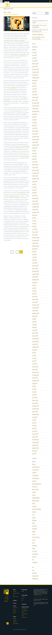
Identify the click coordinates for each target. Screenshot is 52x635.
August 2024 (34, 114)
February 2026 (35, 63)
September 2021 (35, 212)
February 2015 (35, 434)
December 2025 (35, 69)
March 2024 (34, 128)
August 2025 (34, 80)
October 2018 (35, 310)
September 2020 (35, 246)
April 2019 (34, 293)
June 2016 (34, 389)
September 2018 (35, 313)
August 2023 (34, 147)
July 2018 (34, 319)
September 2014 (35, 448)
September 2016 (35, 380)
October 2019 (35, 276)
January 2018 (35, 335)
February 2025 (35, 97)
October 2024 (35, 108)
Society (33, 540)
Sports (33, 542)
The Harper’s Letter (24, 617)
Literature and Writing (36, 509)
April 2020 (34, 260)
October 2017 (35, 344)
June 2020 (34, 254)
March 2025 (34, 94)
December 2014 (35, 439)
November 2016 (35, 375)
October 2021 (35, 209)
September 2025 (35, 77)
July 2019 (34, 285)
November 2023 (35, 139)
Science (33, 534)
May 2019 (34, 291)
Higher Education (35, 500)
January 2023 (35, 167)
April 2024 (34, 125)
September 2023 (35, 145)
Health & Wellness (36, 498)
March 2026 (34, 60)
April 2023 (34, 159)
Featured (34, 492)
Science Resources (36, 537)
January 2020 (35, 268)
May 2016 (34, 392)
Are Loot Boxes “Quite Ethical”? (11, 14)
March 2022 (34, 195)
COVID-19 (34, 472)
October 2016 (35, 377)
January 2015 (35, 436)
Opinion (33, 517)
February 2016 (35, 400)
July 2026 (34, 49)
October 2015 (35, 411)
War (33, 559)
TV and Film (34, 551)
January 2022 (35, 201)
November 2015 (35, 408)
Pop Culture (34, 526)
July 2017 (34, 352)
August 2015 (34, 417)
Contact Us (46, 603)
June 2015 (34, 422)
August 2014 (34, 450)
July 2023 (34, 150)
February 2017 (35, 366)
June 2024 (34, 119)
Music (33, 514)
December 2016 (35, 372)
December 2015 (35, 406)
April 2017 (34, 361)
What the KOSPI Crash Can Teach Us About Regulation (39, 26)
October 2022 (35, 175)
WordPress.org (35, 578)
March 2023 (34, 161)
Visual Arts (34, 556)
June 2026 (34, 52)
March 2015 (34, 431)
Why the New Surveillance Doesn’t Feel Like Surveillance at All (40, 30)
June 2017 (34, 355)
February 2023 (35, 164)
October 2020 (35, 243)
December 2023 (35, 136)
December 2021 (35, 204)
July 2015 (34, 420)
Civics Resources (35, 469)
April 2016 (34, 394)
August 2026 (34, 46)
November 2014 (35, 442)
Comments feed (35, 575)
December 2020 (35, 237)
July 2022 (34, 184)
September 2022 (35, 178)
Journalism (34, 506)
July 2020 (34, 251)
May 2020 (34, 257)
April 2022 (34, 192)
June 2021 (34, 220)
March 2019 (34, 296)
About (14, 589)
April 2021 (34, 226)
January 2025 (35, 100)
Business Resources (36, 467)
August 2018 (34, 316)
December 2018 (35, 305)
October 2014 (35, 445)
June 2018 (34, 321)
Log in (33, 570)
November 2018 (35, 307)
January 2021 (35, 234)
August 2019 (34, 282)
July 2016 (34, 386)
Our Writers (14, 591)
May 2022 (34, 190)
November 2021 (35, 206)
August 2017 (34, 349)
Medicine (34, 512)
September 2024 (35, 111)
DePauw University (16, 596)
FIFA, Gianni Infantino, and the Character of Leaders (38, 38)
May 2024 (34, 122)
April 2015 (34, 428)
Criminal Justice (35, 475)
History (33, 503)
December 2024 (35, 103)
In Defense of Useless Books (37, 34)
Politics (33, 523)
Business (33, 464)
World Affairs (35, 562)
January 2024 (35, 133)
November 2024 (35, 105)
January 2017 (35, 369)
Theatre (33, 548)
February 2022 (35, 198)
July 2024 (34, 117)
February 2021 (35, 232)
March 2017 (34, 363)
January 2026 (35, 66)
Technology (34, 545)
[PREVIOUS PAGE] (12, 251)
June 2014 (34, 453)
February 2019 (35, 299)
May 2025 (34, 89)
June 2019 (34, 288)
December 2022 (35, 170)
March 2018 (34, 330)
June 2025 (34, 86)
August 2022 (34, 181)
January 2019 (35, 302)
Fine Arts (34, 495)
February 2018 (35, 333)
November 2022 (35, 173)
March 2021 (34, 229)
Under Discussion (25, 607)
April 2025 (34, 91)
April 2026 (34, 58)
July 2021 (34, 218)
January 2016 (35, 403)
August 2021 (34, 215)
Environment (34, 486)
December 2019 (35, 271)
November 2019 (35, 274)
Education (34, 481)
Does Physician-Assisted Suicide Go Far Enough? (40, 21)
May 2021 (34, 223)
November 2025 (35, 72)
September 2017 (35, 347)
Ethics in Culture (35, 489)
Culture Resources (35, 478)
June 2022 (34, 187)
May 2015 (34, 425)
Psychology (34, 528)
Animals (33, 461)
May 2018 (34, 324)
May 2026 (34, 55)
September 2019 (35, 279)
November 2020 (35, 240)
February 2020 (35, 265)
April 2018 (34, 327)
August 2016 (34, 383)
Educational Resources (36, 483)
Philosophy (34, 520)
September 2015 (35, 414)
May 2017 (34, 358)
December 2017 (35, 338)
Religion (33, 531)
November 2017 (35, 341)
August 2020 (34, 248)
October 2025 (35, 74)
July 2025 (34, 83)
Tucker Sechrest (38, 600)
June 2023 (34, 153)
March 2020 (34, 262)
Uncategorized (35, 554)
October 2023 (35, 142)
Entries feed (34, 573)
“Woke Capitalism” (24, 608)
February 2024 (35, 131)
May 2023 (34, 156)
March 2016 (34, 397)
